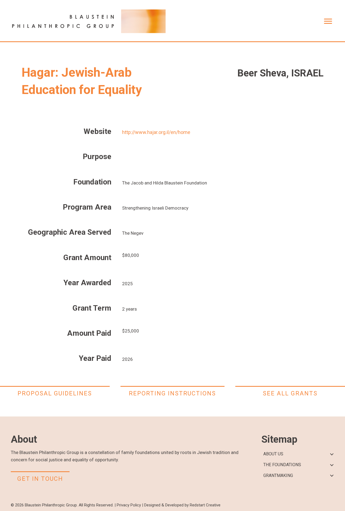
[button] (331, 454)
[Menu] (328, 21)
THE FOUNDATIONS (282, 464)
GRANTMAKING (278, 475)
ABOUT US (273, 453)
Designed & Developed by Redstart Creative (182, 505)
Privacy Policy (129, 505)
